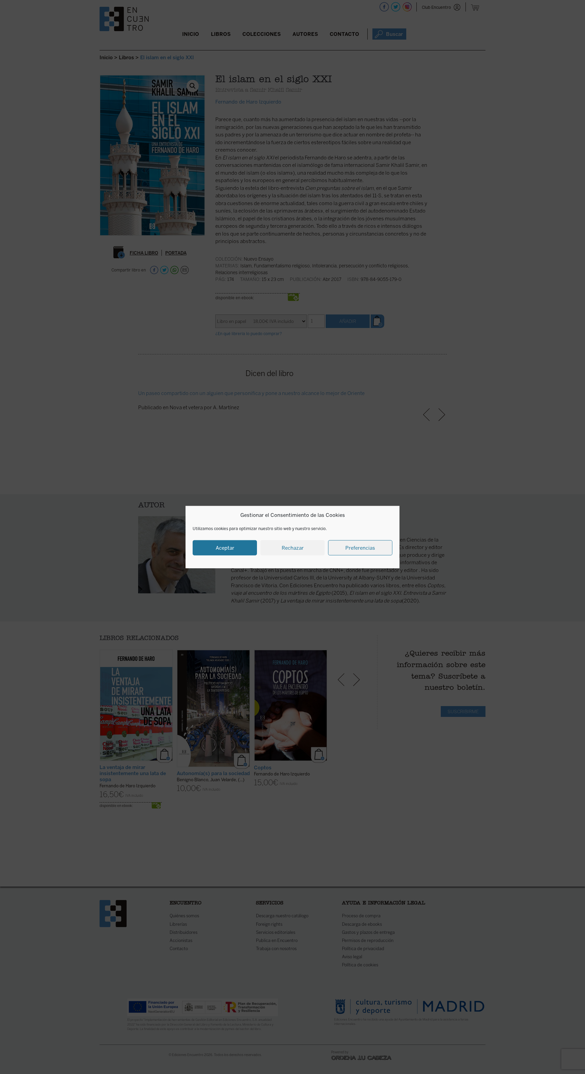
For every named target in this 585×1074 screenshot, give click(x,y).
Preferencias (360, 548)
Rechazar (293, 548)
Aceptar (225, 548)
